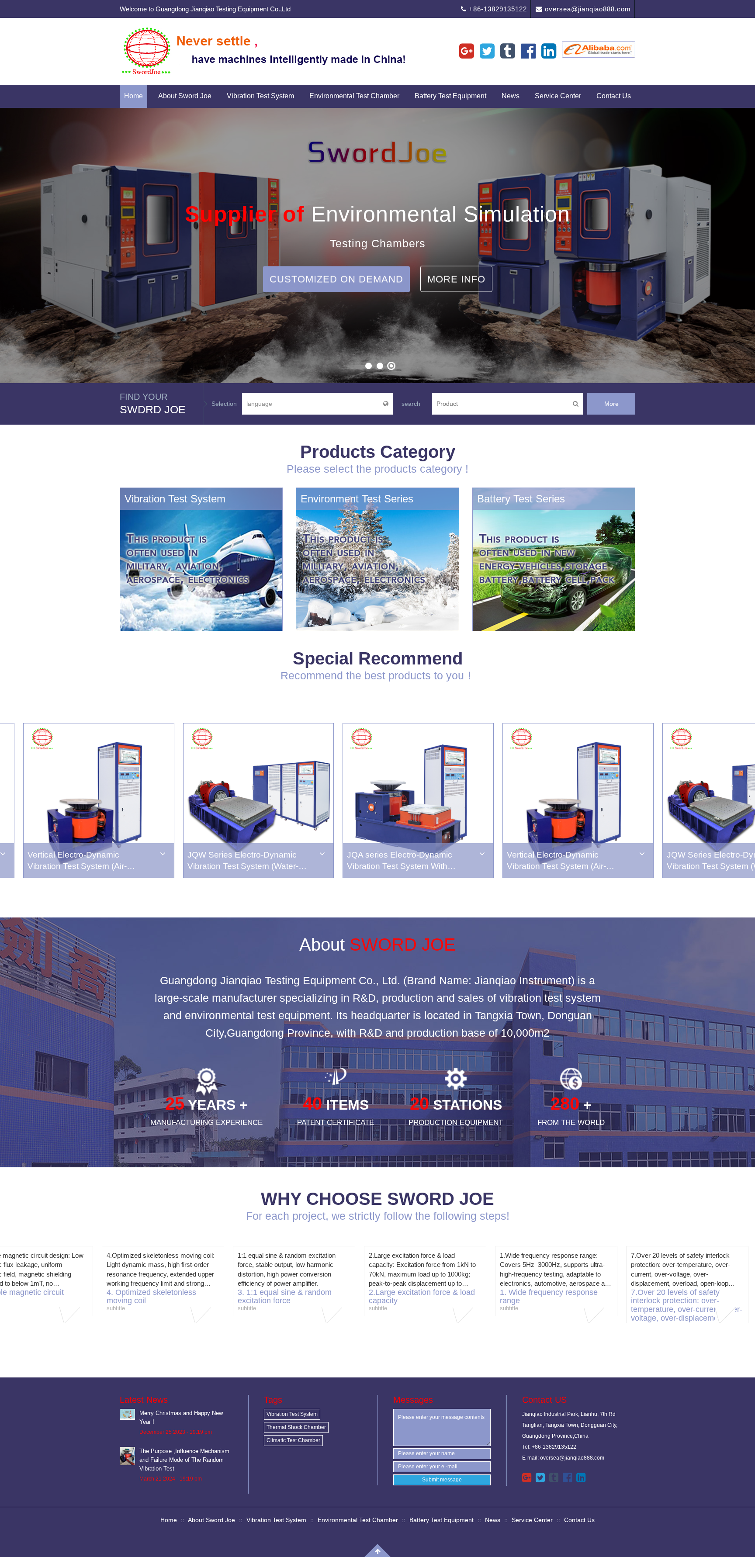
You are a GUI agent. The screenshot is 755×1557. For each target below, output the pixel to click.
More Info (487, 253)
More (611, 403)
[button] (17, 247)
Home (133, 96)
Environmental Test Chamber (354, 96)
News (510, 96)
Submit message (442, 1480)
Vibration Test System (260, 96)
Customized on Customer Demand (336, 305)
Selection (224, 403)
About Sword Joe (184, 96)
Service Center (558, 96)
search (411, 403)
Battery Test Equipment (450, 96)
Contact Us (613, 96)
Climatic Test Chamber (293, 1440)
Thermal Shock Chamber (296, 1427)
